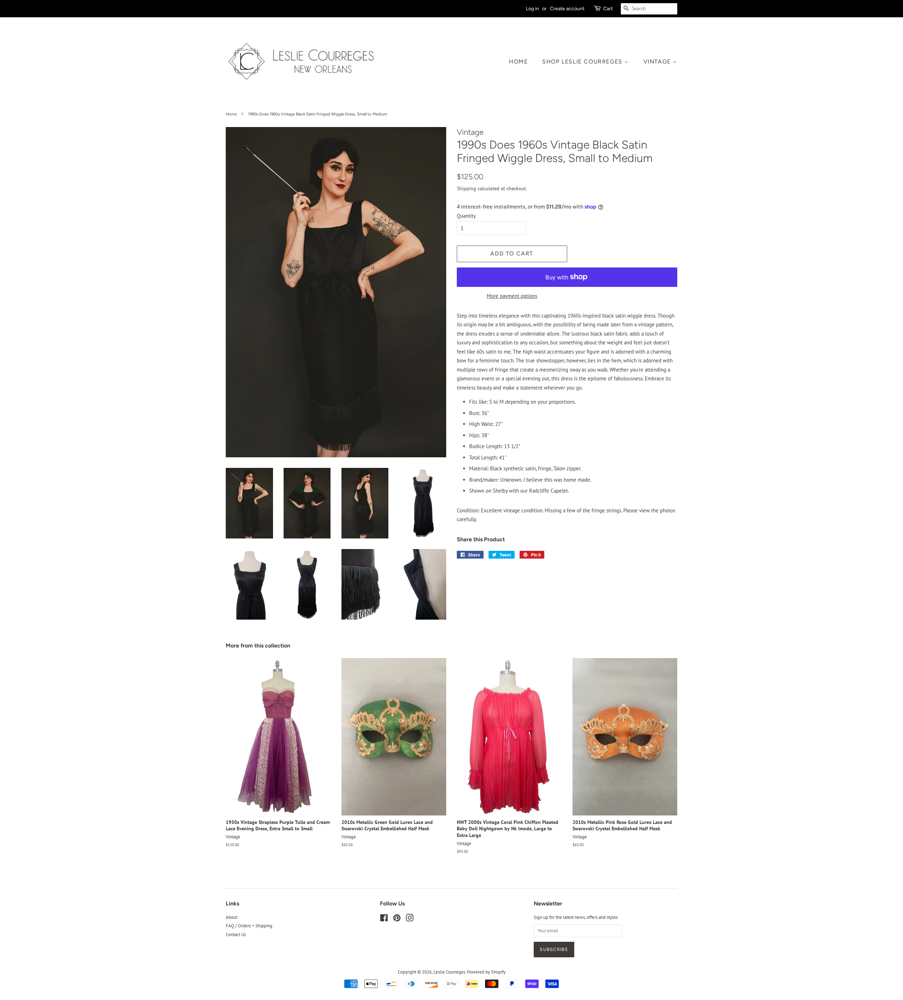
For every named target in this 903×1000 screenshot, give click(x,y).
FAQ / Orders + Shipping (249, 926)
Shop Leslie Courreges (583, 61)
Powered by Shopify (486, 972)
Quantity (466, 215)
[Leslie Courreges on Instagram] (409, 919)
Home (518, 61)
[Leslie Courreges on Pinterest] (397, 919)
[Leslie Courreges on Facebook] (384, 919)
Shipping (466, 188)
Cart (608, 8)
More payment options (512, 296)
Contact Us (236, 935)
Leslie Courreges (449, 972)
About (231, 917)
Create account (567, 8)
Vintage (658, 61)
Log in (532, 8)
